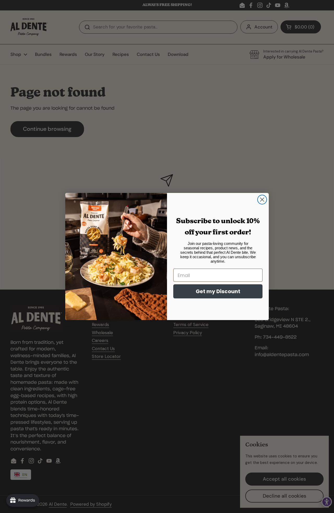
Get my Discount (218, 291)
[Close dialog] (262, 199)
